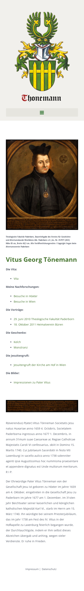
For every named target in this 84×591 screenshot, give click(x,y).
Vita (16, 278)
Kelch (17, 342)
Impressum (32, 569)
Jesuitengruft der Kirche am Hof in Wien (40, 365)
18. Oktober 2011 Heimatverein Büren (38, 324)
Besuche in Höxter (26, 296)
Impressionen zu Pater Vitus (32, 382)
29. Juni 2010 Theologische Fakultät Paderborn (44, 319)
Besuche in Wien (25, 301)
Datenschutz (49, 569)
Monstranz (21, 347)
